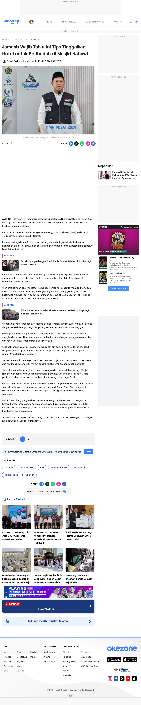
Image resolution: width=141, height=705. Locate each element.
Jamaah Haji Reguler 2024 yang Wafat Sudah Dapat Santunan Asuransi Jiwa (48, 579)
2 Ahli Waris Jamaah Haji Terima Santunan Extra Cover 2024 (79, 536)
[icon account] (4, 61)
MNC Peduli (86, 657)
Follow (88, 452)
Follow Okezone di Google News (44, 492)
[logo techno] (12, 22)
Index (33, 657)
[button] (122, 21)
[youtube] (128, 678)
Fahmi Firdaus (14, 61)
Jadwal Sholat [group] (69, 22)
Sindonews (49, 652)
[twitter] (122, 678)
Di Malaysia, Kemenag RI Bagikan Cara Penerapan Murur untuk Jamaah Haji (15, 579)
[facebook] (116, 678)
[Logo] (31, 22)
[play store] (114, 659)
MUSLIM (19, 39)
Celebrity (8, 666)
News (7, 652)
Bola (6, 671)
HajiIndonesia (11, 475)
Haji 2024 (29, 475)
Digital (33, 652)
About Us (67, 652)
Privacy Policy (70, 662)
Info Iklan (67, 675)
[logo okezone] (122, 648)
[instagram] (110, 678)
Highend (21, 662)
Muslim (20, 666)
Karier (66, 671)
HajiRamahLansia (59, 467)
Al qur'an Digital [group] (95, 22)
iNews (47, 657)
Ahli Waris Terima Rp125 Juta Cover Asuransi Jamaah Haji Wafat (15, 536)
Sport (20, 652)
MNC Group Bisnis (89, 666)
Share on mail (88, 143)
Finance (7, 657)
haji (25, 219)
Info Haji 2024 (26, 467)
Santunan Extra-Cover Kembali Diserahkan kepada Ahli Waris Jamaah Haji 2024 (48, 537)
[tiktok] (134, 678)
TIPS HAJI (34, 39)
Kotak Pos (68, 666)
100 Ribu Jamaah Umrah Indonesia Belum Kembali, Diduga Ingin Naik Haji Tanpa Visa (55, 312)
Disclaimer (85, 652)
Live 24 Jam (46, 609)
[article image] (104, 175)
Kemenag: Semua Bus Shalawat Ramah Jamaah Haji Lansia (79, 579)
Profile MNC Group (90, 662)
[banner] (48, 597)
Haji (42, 467)
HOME (5, 39)
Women (8, 662)
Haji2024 (78, 467)
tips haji (9, 467)
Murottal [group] (118, 22)
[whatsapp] (82, 143)
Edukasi (20, 671)
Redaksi (67, 657)
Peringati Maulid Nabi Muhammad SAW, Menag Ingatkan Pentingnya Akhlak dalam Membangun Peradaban (124, 175)
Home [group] (49, 22)
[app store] (130, 659)
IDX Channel (50, 662)
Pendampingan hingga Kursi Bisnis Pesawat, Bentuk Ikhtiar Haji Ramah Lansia (56, 263)
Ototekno (22, 657)
